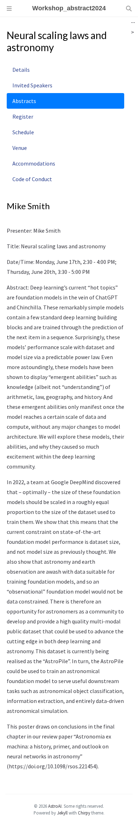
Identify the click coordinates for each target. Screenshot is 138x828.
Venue (19, 147)
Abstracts (24, 100)
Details (21, 69)
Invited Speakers (32, 85)
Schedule (23, 132)
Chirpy (84, 813)
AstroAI (55, 806)
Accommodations (33, 163)
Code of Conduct (32, 179)
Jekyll (62, 813)
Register (22, 116)
